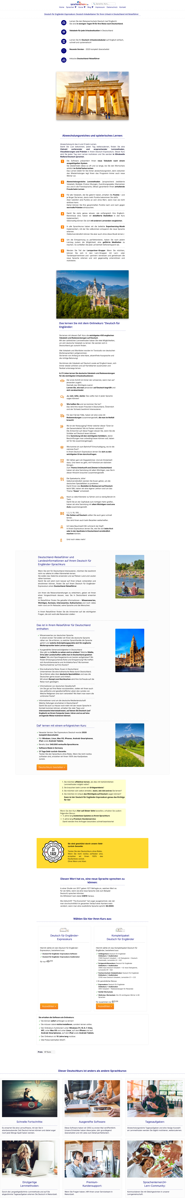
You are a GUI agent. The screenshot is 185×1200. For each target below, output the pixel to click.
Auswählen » (49, 1006)
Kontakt (122, 7)
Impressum (100, 7)
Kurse (80, 7)
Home (61, 7)
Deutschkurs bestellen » (52, 767)
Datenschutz (112, 7)
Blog (89, 7)
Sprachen (70, 7)
